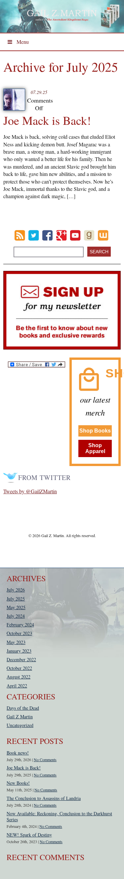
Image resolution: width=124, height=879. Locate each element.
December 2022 (21, 659)
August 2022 (18, 677)
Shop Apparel (95, 448)
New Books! (18, 783)
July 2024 (16, 616)
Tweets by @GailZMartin (30, 491)
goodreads (89, 235)
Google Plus (61, 235)
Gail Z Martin (20, 716)
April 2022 (17, 685)
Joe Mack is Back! (47, 120)
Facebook (47, 235)
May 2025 (16, 607)
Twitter (33, 235)
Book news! (18, 753)
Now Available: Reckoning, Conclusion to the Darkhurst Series (59, 816)
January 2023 (19, 651)
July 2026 (16, 590)
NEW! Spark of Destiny (29, 835)
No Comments (45, 759)
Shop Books (95, 431)
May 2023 (16, 642)
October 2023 (19, 633)
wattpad (103, 235)
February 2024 (20, 624)
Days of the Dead (23, 708)
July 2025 (16, 599)
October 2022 (19, 668)
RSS (19, 235)
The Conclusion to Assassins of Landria (44, 798)
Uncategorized (20, 725)
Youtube (75, 235)
